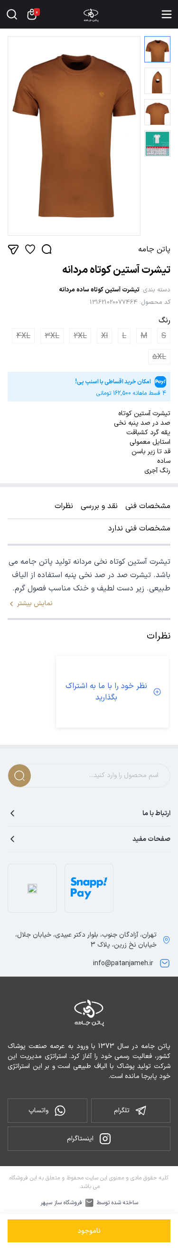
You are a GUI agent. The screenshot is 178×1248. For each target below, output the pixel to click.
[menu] (166, 14)
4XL (23, 336)
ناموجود (89, 1231)
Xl (104, 336)
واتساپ (38, 1111)
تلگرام (122, 1111)
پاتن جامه (154, 249)
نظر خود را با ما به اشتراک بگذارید (106, 691)
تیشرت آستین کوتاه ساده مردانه (99, 290)
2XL (80, 336)
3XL (52, 336)
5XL (159, 357)
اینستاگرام (80, 1139)
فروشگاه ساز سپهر (61, 1202)
